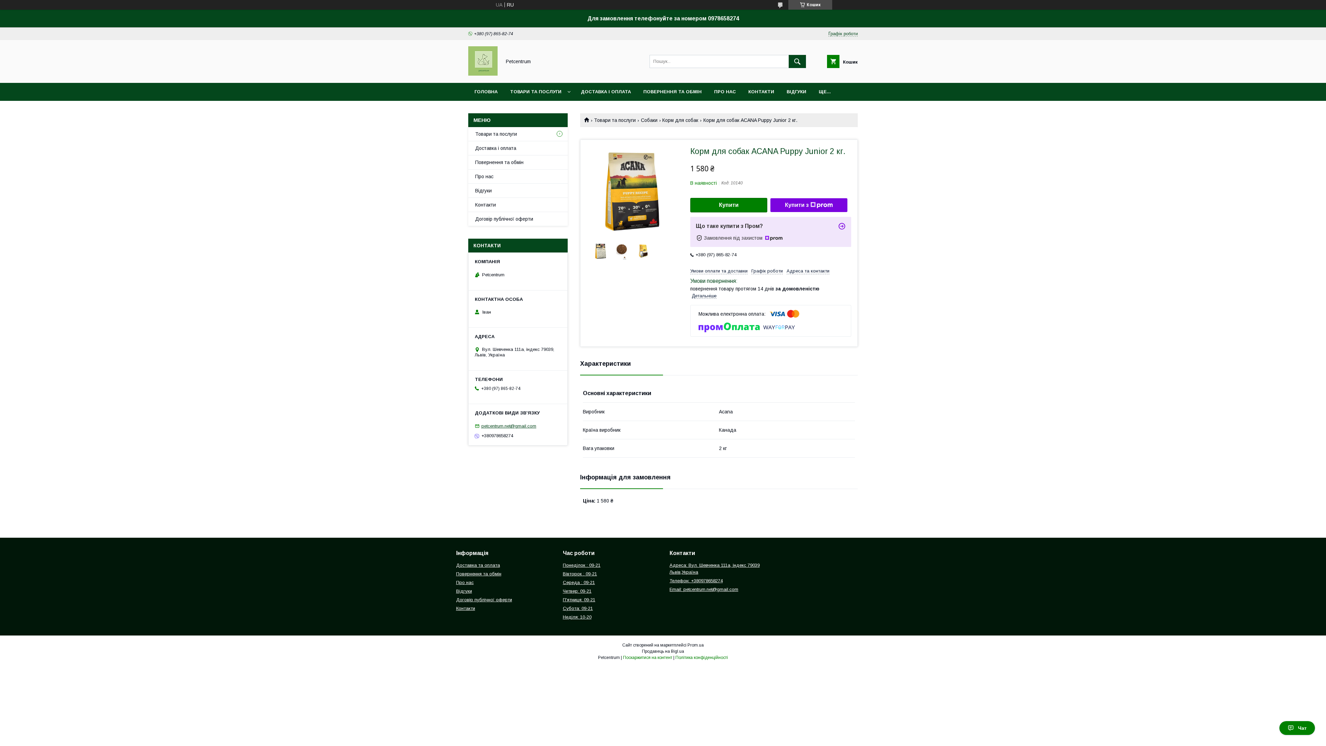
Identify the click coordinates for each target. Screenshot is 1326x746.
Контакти (761, 91)
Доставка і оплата (606, 91)
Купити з (797, 205)
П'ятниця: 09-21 (579, 599)
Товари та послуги (535, 91)
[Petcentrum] (483, 74)
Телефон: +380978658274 (696, 580)
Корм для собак (680, 120)
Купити (729, 205)
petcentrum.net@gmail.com (508, 426)
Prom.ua (696, 645)
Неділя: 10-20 (577, 617)
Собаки (649, 120)
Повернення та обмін (672, 91)
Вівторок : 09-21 (580, 573)
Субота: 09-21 (578, 608)
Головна (486, 91)
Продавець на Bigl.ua (663, 651)
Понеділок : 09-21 (581, 565)
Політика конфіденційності (701, 657)
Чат (1302, 728)
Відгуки (796, 91)
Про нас (725, 91)
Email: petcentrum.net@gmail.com (704, 589)
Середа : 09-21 (579, 582)
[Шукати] (797, 61)
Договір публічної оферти (504, 219)
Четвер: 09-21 (577, 591)
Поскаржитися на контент (647, 657)
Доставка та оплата (478, 565)
